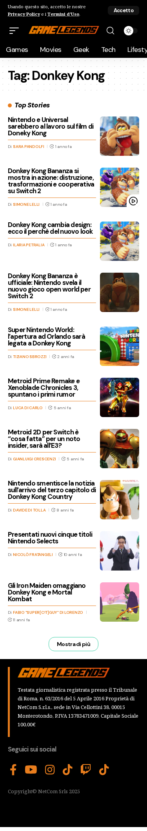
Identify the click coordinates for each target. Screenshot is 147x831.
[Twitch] (85, 770)
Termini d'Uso (63, 14)
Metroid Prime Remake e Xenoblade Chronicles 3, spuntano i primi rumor (44, 388)
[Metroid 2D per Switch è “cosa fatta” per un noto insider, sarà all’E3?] (119, 448)
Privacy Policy (24, 14)
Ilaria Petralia (28, 244)
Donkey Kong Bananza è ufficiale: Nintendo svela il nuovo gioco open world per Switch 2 (49, 285)
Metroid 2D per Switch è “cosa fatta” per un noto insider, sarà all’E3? (44, 439)
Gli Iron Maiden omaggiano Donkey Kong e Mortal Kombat (47, 592)
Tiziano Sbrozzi (29, 356)
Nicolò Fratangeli (33, 554)
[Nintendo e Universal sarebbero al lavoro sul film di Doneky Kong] (119, 136)
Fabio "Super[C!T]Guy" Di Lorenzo (48, 612)
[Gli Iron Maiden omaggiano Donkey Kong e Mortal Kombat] (119, 602)
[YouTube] (31, 770)
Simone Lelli (26, 204)
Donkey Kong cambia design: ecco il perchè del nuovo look (50, 228)
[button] (123, 10)
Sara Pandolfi (28, 146)
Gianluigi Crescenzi (34, 459)
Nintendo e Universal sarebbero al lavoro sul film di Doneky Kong (50, 126)
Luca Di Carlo (28, 407)
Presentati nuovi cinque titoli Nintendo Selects (50, 537)
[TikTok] (67, 770)
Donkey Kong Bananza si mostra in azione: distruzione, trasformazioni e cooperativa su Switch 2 (51, 180)
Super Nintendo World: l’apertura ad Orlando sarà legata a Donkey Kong (46, 336)
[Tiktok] (104, 770)
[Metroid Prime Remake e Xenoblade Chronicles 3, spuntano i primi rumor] (119, 397)
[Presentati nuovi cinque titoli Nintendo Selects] (119, 551)
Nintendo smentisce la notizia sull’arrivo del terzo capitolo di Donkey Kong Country (52, 490)
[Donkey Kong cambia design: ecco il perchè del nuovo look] (119, 241)
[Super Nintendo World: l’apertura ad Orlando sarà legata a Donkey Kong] (119, 346)
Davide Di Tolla (29, 510)
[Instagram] (50, 770)
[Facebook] (13, 770)
